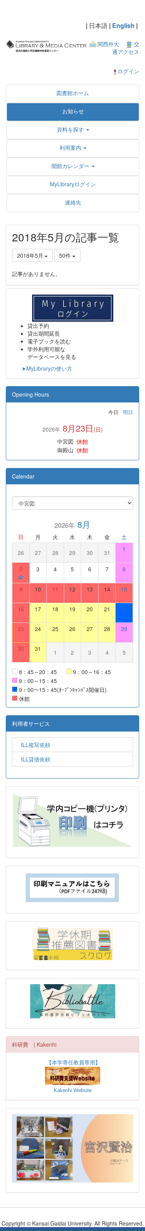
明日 (128, 412)
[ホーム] (46, 45)
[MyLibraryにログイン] (72, 307)
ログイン (128, 71)
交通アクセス (125, 47)
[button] (73, 129)
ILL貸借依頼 (32, 759)
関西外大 (108, 44)
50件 (65, 255)
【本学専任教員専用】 (73, 1062)
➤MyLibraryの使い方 (47, 368)
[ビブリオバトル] (72, 1001)
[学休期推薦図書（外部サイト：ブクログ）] (72, 944)
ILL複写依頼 (32, 745)
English (123, 25)
